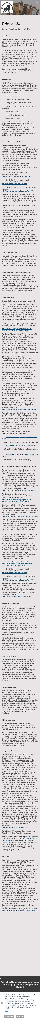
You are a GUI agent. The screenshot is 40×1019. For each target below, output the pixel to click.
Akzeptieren (9, 1016)
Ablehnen (20, 1016)
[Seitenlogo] (7, 7)
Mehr (6, 1011)
